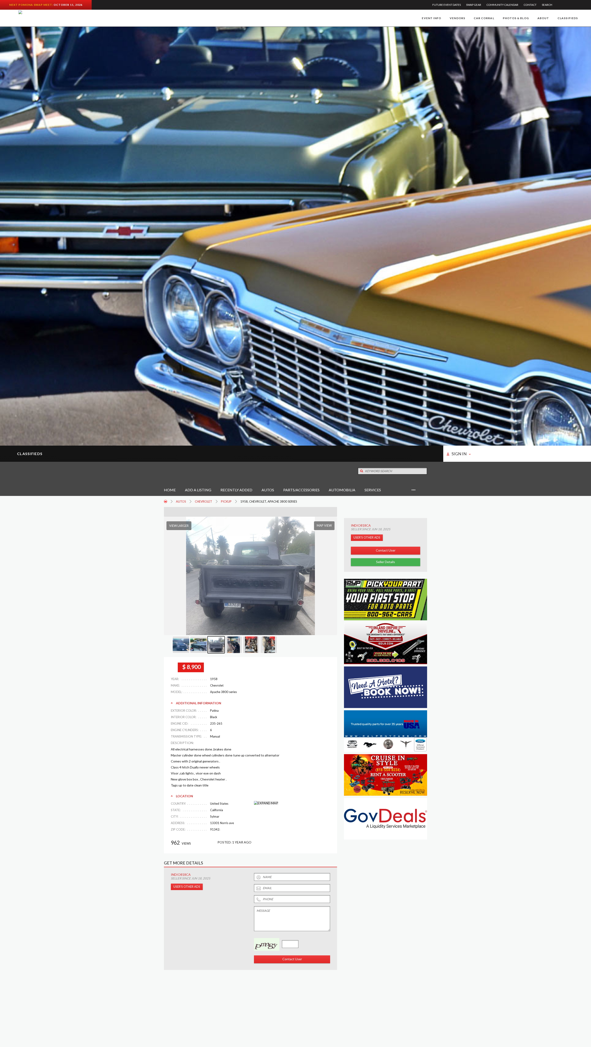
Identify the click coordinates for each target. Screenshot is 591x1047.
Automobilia (342, 490)
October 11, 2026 (68, 4)
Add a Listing (198, 490)
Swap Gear (473, 4)
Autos (268, 490)
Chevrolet (203, 501)
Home (170, 490)
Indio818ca (361, 525)
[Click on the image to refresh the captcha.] (266, 944)
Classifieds (568, 18)
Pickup (226, 501)
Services (373, 490)
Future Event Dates (446, 4)
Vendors (457, 18)
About (543, 18)
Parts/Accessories (301, 490)
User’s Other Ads (366, 537)
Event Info (431, 18)
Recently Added (236, 490)
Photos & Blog (516, 18)
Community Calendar (502, 4)
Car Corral (484, 18)
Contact (530, 4)
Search (547, 4)
